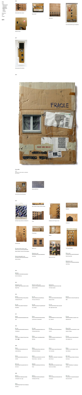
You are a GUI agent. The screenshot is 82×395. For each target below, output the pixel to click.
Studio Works (5, 8)
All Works (4, 11)
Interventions (5, 5)
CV (2, 15)
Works (3, 3)
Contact (3, 16)
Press (3, 14)
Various (4, 9)
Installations (5, 6)
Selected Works (5, 4)
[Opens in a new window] (2, 19)
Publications (4, 13)
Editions (4, 10)
